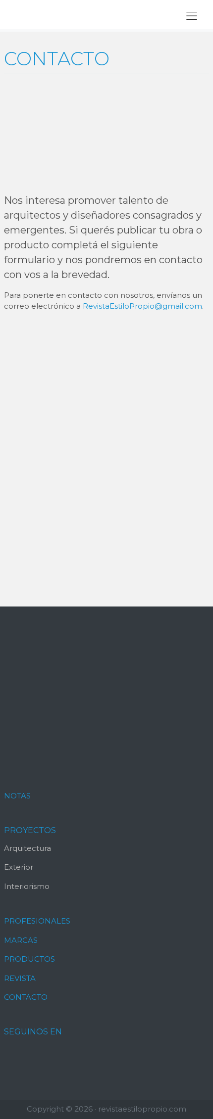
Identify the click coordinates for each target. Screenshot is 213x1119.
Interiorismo (27, 886)
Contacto (26, 997)
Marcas (21, 940)
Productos (29, 959)
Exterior (18, 867)
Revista (20, 978)
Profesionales (37, 921)
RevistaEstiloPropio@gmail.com (142, 306)
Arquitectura (27, 848)
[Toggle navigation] (191, 15)
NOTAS (17, 795)
